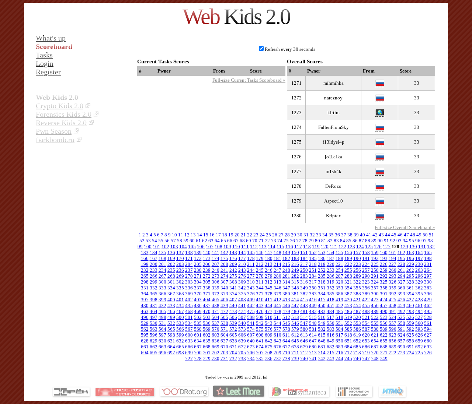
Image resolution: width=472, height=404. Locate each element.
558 (401, 323)
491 (392, 311)
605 (233, 335)
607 (251, 335)
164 (419, 252)
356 (366, 288)
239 (207, 270)
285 (322, 276)
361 (410, 288)
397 (145, 299)
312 (269, 282)
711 (295, 352)
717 (348, 352)
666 (189, 346)
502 (198, 317)
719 (366, 352)
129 (404, 246)
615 (322, 335)
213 (269, 264)
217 (304, 264)
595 (145, 335)
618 (348, 335)
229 (410, 264)
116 (289, 246)
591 (401, 329)
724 (410, 352)
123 (351, 246)
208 (224, 264)
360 (401, 288)
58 (179, 240)
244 (251, 270)
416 (313, 299)
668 (207, 346)
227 (392, 264)
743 (330, 358)
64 (217, 240)
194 (392, 258)
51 (431, 235)
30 (299, 235)
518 (339, 317)
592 (410, 329)
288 (348, 276)
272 (207, 276)
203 (180, 264)
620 (366, 335)
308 (233, 282)
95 (411, 240)
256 (357, 270)
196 (410, 258)
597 (162, 335)
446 (286, 305)
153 (322, 252)
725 (419, 352)
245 (260, 270)
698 (180, 352)
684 (348, 346)
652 (357, 341)
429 (428, 299)
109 (227, 246)
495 (428, 311)
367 (171, 293)
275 (233, 276)
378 (269, 293)
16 (212, 235)
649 (330, 341)
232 (145, 270)
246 (269, 270)
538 (224, 323)
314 (286, 282)
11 (180, 235)
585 (348, 329)
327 (401, 282)
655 (384, 341)
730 (215, 358)
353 (339, 288)
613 (304, 335)
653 (366, 341)
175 (224, 258)
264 (428, 270)
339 (215, 288)
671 (233, 346)
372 (215, 293)
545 (286, 323)
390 (375, 293)
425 (392, 299)
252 (322, 270)
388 (357, 293)
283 (304, 276)
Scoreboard (54, 46)
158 (366, 252)
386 (339, 293)
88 (367, 240)
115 (280, 246)
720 (375, 352)
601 (198, 335)
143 (233, 252)
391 (384, 293)
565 (171, 329)
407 (233, 299)
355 (357, 288)
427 (410, 299)
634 (198, 341)
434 (180, 305)
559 (410, 323)
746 (357, 358)
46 (400, 235)
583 (330, 329)
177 (242, 258)
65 (223, 240)
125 (369, 246)
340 (224, 288)
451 (330, 305)
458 (392, 305)
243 (242, 270)
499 (171, 317)
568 (198, 329)
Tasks (44, 55)
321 (348, 282)
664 (171, 346)
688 (384, 346)
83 (336, 240)
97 (424, 240)
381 (295, 293)
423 (375, 299)
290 (366, 276)
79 (311, 240)
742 (322, 358)
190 (357, 258)
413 (286, 299)
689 (392, 346)
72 (267, 240)
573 (242, 329)
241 (224, 270)
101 (156, 246)
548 (313, 323)
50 (425, 235)
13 (193, 235)
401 (180, 299)
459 (401, 305)
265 (145, 276)
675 (269, 346)
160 (384, 252)
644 (286, 341)
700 (198, 352)
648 (322, 341)
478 (277, 311)
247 (277, 270)
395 (419, 293)
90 (380, 240)
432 (162, 305)
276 (242, 276)
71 (261, 240)
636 (215, 341)
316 (304, 282)
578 (286, 329)
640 (251, 341)
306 (215, 282)
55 (160, 240)
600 (189, 335)
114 (271, 246)
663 (162, 346)
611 (286, 335)
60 (192, 240)
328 (410, 282)
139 (198, 252)
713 (313, 352)
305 (207, 282)
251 (313, 270)
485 (339, 311)
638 (233, 341)
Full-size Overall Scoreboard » (405, 227)
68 (242, 240)
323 (366, 282)
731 (224, 358)
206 (207, 264)
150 (295, 252)
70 (254, 240)
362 (419, 288)
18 (224, 235)
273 (215, 276)
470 (207, 311)
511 (277, 317)
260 (392, 270)
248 (286, 270)
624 (401, 335)
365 (153, 293)
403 (198, 299)
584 (339, 329)
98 (430, 240)
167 (153, 258)
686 (366, 346)
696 (162, 352)
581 (313, 329)
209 (233, 264)
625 (410, 335)
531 (162, 323)
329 (419, 282)
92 (392, 240)
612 (295, 335)
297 (428, 276)
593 (419, 329)
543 (269, 323)
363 (428, 288)
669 (215, 346)
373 (224, 293)
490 (384, 311)
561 (428, 323)
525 (401, 317)
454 (357, 305)
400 (171, 299)
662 (153, 346)
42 (375, 235)
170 (180, 258)
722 (392, 352)
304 (198, 282)
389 (366, 293)
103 (174, 246)
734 (251, 358)
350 (313, 288)
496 (145, 317)
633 (189, 341)
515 (313, 317)
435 (189, 305)
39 (356, 235)
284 (313, 276)
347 (286, 288)
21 (243, 235)
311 (260, 282)
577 (277, 329)
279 (269, 276)
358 (384, 288)
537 (215, 323)
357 (375, 288)
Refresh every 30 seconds (290, 49)
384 (322, 293)
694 (145, 352)
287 (339, 276)
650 (339, 341)
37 (343, 235)
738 (286, 358)
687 (375, 346)
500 (180, 317)
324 (375, 282)
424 (384, 299)
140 (207, 252)
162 (401, 252)
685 (357, 346)
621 (375, 335)
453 (348, 305)
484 (330, 311)
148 (277, 252)
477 (269, 311)
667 (198, 346)
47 (406, 235)
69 (248, 240)
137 (180, 252)
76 (292, 240)
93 (399, 240)
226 (384, 264)
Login (44, 63)
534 (189, 323)
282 (295, 276)
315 (295, 282)
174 (215, 258)
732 (233, 358)
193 (384, 258)
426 (401, 299)
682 (330, 346)
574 (251, 329)
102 (165, 246)
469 (198, 311)
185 (313, 258)
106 (201, 246)
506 (233, 317)
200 (153, 264)
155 (339, 252)
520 (357, 317)
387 (348, 293)
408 (242, 299)
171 (189, 258)
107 (210, 246)
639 (242, 341)
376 (251, 293)
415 (304, 299)
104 (183, 246)
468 (189, 311)
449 (313, 305)
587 (366, 329)
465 (162, 311)
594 (428, 329)
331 (145, 288)
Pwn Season (54, 131)
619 (357, 335)
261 (401, 270)
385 (330, 293)
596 (153, 335)
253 (330, 270)
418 (330, 299)
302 (180, 282)
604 (224, 335)
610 (277, 335)
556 (384, 323)
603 (215, 335)
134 (153, 252)
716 (339, 352)
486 (348, 311)
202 (171, 264)
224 (366, 264)
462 (428, 305)
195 (401, 258)
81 (323, 240)
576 (269, 329)
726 (428, 352)
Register (48, 72)
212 (260, 264)
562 (145, 329)
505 (224, 317)
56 (167, 240)
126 (378, 246)
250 (304, 270)
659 (419, 341)
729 (207, 358)
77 (298, 240)
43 (381, 235)
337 (198, 288)
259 (384, 270)
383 (313, 293)
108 (218, 246)
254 (339, 270)
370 (198, 293)
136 (171, 252)
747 (366, 358)
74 (279, 240)
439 (224, 305)
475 (251, 311)
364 (145, 293)
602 (207, 335)
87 (361, 240)
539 (233, 323)
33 (318, 235)
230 (419, 264)
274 (224, 276)
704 (233, 352)
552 (348, 323)
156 (348, 252)
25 (268, 235)
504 (215, 317)
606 (242, 335)
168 (162, 258)
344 (260, 288)
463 (145, 311)
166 (145, 258)
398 (153, 299)
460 (410, 305)
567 (189, 329)
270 (189, 276)
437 (207, 305)
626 (419, 335)
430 (145, 305)
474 (242, 311)
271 (198, 276)
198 (428, 258)
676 (277, 346)
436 (198, 305)
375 (242, 293)
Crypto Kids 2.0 (59, 106)
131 (422, 246)
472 (224, 311)
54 (154, 240)
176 (233, 258)
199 (145, 264)
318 (322, 282)
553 (357, 323)
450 (322, 305)
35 (331, 235)
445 (277, 305)
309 (242, 282)
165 (428, 252)
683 (339, 346)
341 (233, 288)
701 (207, 352)
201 (162, 264)
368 (180, 293)
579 (295, 329)
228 (401, 264)
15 (205, 235)
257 (366, 270)
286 (330, 276)
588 (375, 329)
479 (286, 311)
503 (207, 317)
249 (295, 270)
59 (185, 240)
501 (189, 317)
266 (153, 276)
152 (313, 252)
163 (410, 252)
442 (251, 305)
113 (263, 246)
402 (189, 299)
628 (145, 341)
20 (237, 235)
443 (260, 305)
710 (286, 352)
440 (233, 305)
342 (242, 288)
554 (366, 323)
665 (180, 346)
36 (337, 235)
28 (287, 235)
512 (286, 317)
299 (153, 282)
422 (366, 299)
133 (145, 252)
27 (281, 235)
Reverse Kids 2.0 (61, 123)
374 (233, 293)
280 (277, 276)
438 (215, 305)
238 (198, 270)
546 (295, 323)
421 (357, 299)
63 (211, 240)
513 (295, 317)
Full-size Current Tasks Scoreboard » (248, 80)
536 (207, 323)
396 (428, 293)
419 (339, 299)
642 (269, 341)
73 (273, 240)
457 (384, 305)
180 (269, 258)
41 (368, 235)
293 (392, 276)
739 (295, 358)
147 (269, 252)
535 (198, 323)
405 (215, 299)
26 (274, 235)
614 (313, 335)
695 (153, 352)
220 (330, 264)
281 (286, 276)
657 (401, 341)
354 (348, 288)
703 (224, 352)
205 (198, 264)
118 (307, 246)
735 (260, 358)
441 (242, 305)
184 (304, 258)
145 (251, 252)
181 (277, 258)
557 (392, 323)
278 (260, 276)
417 (322, 299)
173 (207, 258)
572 (233, 329)
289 (357, 276)
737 (277, 358)
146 (260, 252)
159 (375, 252)
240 (215, 270)
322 (357, 282)
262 (410, 270)
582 (322, 329)
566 (180, 329)
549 (322, 323)
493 (410, 311)
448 (304, 305)
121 (333, 246)
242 (233, 270)
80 (317, 240)
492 (401, 311)
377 (260, 293)
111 (245, 246)
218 (313, 264)
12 (187, 235)
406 (224, 299)
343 (251, 288)
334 (171, 288)
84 (342, 240)
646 (304, 341)
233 (153, 270)
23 (255, 235)
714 (322, 352)
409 (251, 299)
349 (304, 288)
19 (230, 235)
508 (251, 317)
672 (242, 346)
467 (180, 311)
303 (189, 282)
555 (375, 323)
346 (277, 288)
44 (387, 235)
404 (207, 299)
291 (375, 276)
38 (350, 235)
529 (145, 323)
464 (153, 311)
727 (189, 358)
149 (286, 252)
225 (375, 264)
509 (260, 317)
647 (313, 341)
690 (401, 346)
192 (375, 258)
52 (142, 240)
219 (322, 264)
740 (304, 358)
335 (180, 288)
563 (153, 329)
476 (260, 311)
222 (348, 264)
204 (189, 264)
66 (229, 240)
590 (392, 329)
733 (242, 358)
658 (410, 341)
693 (428, 346)
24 (262, 235)
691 (410, 346)
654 (375, 341)
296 (419, 276)
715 (330, 352)
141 (215, 252)
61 (198, 240)
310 (251, 282)
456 (375, 305)
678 (295, 346)
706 (251, 352)
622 (384, 335)
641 (260, 341)
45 (393, 235)
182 (286, 258)
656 (392, 341)
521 (366, 317)
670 (224, 346)
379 (277, 293)
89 (373, 240)
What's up (51, 38)
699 (189, 352)
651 (348, 341)
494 (419, 311)
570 (215, 329)
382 (304, 293)
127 (387, 246)
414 (295, 299)
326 (392, 282)
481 (304, 311)
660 (428, 341)
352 (330, 288)
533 (180, 323)
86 (355, 240)
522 (375, 317)
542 (260, 323)
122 (342, 246)
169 (171, 258)
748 (375, 358)
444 (269, 305)
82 (330, 240)
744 (339, 358)
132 (431, 246)
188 (339, 258)
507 (242, 317)
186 (322, 258)
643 (277, 341)
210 (242, 264)
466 (171, 311)
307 (224, 282)
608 (260, 335)
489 (375, 311)
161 (392, 252)
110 (236, 246)
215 (286, 264)
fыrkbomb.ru (55, 140)
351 (322, 288)
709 (277, 352)
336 (189, 288)
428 (419, 299)
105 (192, 246)
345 (269, 288)
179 (260, 258)
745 (348, 358)
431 (153, 305)
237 (189, 270)
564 (162, 329)
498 (162, 317)
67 (236, 240)
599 (180, 335)
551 (339, 323)
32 (312, 235)
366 (162, 293)
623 (392, 335)
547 (304, 323)
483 (322, 311)
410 (260, 299)
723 (401, 352)
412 (277, 299)
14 (199, 235)
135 (162, 252)
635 (207, 341)
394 (410, 293)
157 (357, 252)
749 (384, 358)
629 (153, 341)
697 (171, 352)
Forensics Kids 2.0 (63, 114)
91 (386, 240)
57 (173, 240)
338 (207, 288)
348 (295, 288)
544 (277, 323)
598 (171, 335)
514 (304, 317)
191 (366, 258)
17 (218, 235)
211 (251, 264)
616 (330, 335)
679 (304, 346)
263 (419, 270)
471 (215, 311)
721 (384, 352)
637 (224, 341)
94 (405, 240)
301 (171, 282)
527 (419, 317)
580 (304, 329)
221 (339, 264)
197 (419, 258)
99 (140, 246)
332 (153, 288)
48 (412, 235)
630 (162, 341)
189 (348, 258)
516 (322, 317)
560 (419, 323)
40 (362, 235)
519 (348, 317)
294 (401, 276)
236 (180, 270)
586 (357, 329)
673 (251, 346)
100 (148, 246)
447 (295, 305)
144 (242, 252)
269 (180, 276)
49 (418, 235)
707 (260, 352)
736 (269, 358)
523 (384, 317)
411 (269, 299)
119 (316, 246)
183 (295, 258)
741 (313, 358)
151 (304, 252)
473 (233, 311)
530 (153, 323)
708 (269, 352)
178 (251, 258)
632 (180, 341)
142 (224, 252)
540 (242, 323)
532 (171, 323)
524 (392, 317)
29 (293, 235)
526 (410, 317)
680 (313, 346)
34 (324, 235)
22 (249, 235)
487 (357, 311)
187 (330, 258)
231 (428, 264)
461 (419, 305)
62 (204, 240)
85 (348, 240)
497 (153, 317)
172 (198, 258)
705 (242, 352)
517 (330, 317)
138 (189, 252)
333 (162, 288)
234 (162, 270)
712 (304, 352)
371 (207, 293)
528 (428, 317)
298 (145, 282)
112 (254, 246)
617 (339, 335)
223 (357, 264)
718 (357, 352)
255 (348, 270)
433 (171, 305)
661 (145, 346)
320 (339, 282)
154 (330, 252)
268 (171, 276)
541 (251, 323)
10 (174, 235)
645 (295, 341)
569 (207, 329)
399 (162, 299)
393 (401, 293)
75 (286, 240)
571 (224, 329)
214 (277, 264)
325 (384, 282)
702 (215, 352)
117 (298, 246)
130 (413, 246)
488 (366, 311)
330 (428, 282)
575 (260, 329)
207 (215, 264)
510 (269, 317)
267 (162, 276)
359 (392, 288)
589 (384, 329)
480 (295, 311)
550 (330, 323)
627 (428, 335)
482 (313, 311)
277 (251, 276)
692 (419, 346)
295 (410, 276)
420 (348, 299)
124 (360, 246)
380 (286, 293)
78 (305, 240)
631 (171, 341)
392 (392, 293)
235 (171, 270)
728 (198, 358)
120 (325, 246)
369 (189, 293)
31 (306, 235)
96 (417, 240)
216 (295, 264)
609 (269, 335)
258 (375, 270)
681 (322, 346)
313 (277, 282)
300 (162, 282)
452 (339, 305)
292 (384, 276)
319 (330, 282)
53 (148, 240)
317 (313, 282)
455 (366, 305)
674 (260, 346)
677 (286, 346)
